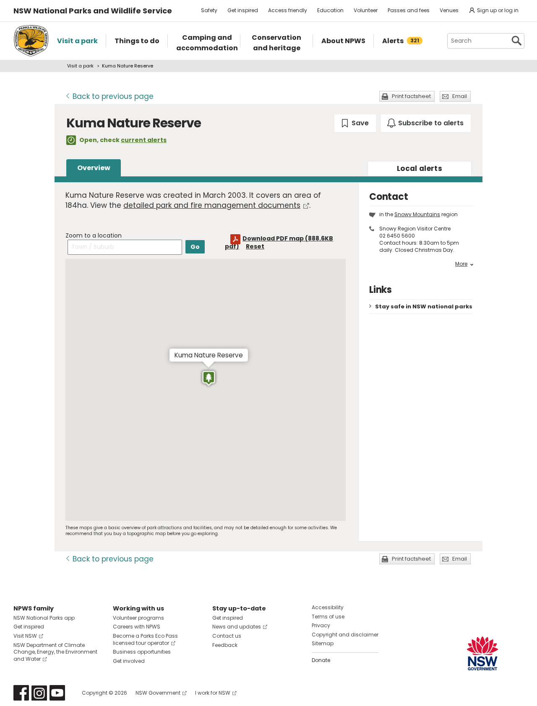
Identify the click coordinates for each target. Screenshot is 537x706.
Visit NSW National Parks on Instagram (39, 693)
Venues (449, 10)
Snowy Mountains (417, 214)
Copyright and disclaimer (345, 634)
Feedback (224, 645)
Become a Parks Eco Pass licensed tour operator (145, 639)
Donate (321, 660)
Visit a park (80, 65)
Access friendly (287, 10)
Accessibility (328, 607)
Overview (93, 168)
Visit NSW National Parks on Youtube (57, 693)
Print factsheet (411, 96)
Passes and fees (409, 10)
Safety (209, 10)
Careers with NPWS (136, 626)
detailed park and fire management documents (211, 205)
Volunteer (366, 10)
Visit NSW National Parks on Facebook (21, 693)
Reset (255, 246)
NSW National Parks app (44, 617)
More (461, 264)
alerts (419, 168)
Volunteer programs (138, 617)
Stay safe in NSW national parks (423, 306)
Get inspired (242, 10)
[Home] (31, 41)
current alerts (144, 140)
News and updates (236, 626)
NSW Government (158, 692)
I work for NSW (212, 692)
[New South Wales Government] (482, 653)
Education (330, 10)
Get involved (129, 661)
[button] (208, 379)
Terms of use (328, 616)
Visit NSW (25, 635)
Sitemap (323, 643)
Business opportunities (142, 651)
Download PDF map (279, 242)
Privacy (321, 625)
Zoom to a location (93, 235)
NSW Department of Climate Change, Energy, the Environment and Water (55, 652)
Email (459, 96)
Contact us (226, 635)
